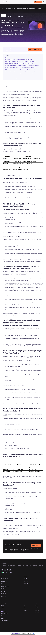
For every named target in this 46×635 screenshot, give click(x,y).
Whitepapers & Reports (5, 620)
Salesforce (37, 610)
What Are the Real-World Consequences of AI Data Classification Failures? (20, 71)
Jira (24, 605)
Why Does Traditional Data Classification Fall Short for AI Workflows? (19, 59)
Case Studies (3, 616)
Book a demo (37, 1)
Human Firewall (4, 591)
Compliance (3, 595)
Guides (2, 618)
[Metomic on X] (5, 570)
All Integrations (37, 612)
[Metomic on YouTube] (7, 570)
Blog (14, 8)
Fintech (25, 578)
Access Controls (4, 588)
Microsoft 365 (37, 602)
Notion (25, 612)
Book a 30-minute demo (34, 49)
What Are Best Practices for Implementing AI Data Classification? (18, 76)
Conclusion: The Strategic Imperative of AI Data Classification (17, 78)
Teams (25, 607)
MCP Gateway (4, 581)
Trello (36, 608)
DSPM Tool (3, 590)
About (2, 602)
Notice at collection (16, 633)
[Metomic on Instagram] (10, 570)
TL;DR (6, 57)
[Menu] (43, 1)
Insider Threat (4, 593)
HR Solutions (26, 581)
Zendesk (25, 608)
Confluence (37, 603)
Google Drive (26, 603)
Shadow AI (3, 583)
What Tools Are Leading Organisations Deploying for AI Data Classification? (20, 69)
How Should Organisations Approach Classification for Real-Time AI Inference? (20, 67)
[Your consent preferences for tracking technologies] (2, 633)
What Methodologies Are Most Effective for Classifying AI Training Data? (19, 63)
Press (2, 621)
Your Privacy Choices (26, 633)
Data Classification (4, 596)
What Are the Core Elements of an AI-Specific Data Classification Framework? (20, 61)
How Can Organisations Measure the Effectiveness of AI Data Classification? (20, 73)
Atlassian (36, 607)
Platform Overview (4, 578)
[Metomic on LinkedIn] (2, 570)
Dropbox (36, 605)
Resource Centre (9, 8)
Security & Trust (4, 603)
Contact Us (3, 608)
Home (3, 8)
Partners (2, 605)
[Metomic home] (4, 1)
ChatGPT (25, 610)
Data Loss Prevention (5, 586)
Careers (2, 607)
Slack (25, 602)
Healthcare (26, 583)
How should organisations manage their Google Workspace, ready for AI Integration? (22, 65)
